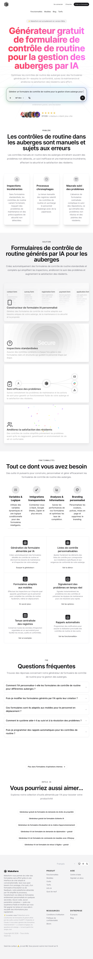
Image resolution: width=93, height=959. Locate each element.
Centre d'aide (75, 875)
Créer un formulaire (81, 4)
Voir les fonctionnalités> (67, 636)
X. (57, 946)
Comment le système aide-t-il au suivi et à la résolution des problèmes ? (43, 720)
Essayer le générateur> (25, 568)
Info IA (49, 888)
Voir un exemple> (25, 638)
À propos (73, 914)
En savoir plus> (25, 604)
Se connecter (58, 4)
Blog (54, 12)
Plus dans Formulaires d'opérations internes (46, 767)
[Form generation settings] (29, 97)
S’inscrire (69, 4)
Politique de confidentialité (52, 919)
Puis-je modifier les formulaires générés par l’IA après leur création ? (42, 698)
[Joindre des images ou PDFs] (10, 97)
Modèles (47, 12)
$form (48, 924)
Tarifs (60, 12)
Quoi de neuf (51, 891)
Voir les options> (67, 604)
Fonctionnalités (36, 12)
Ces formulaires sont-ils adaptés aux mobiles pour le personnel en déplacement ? (40, 709)
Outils (48, 881)
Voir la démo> (67, 568)
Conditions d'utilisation (55, 914)
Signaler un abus (76, 878)
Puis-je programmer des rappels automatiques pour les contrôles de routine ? (42, 732)
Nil (27, 946)
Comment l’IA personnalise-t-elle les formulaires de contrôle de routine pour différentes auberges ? (43, 687)
